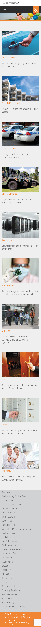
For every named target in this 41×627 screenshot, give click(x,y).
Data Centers (7, 240)
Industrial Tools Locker (12, 504)
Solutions (6, 492)
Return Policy (7, 598)
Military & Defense (9, 194)
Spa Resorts (7, 471)
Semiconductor (8, 285)
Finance (5, 424)
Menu (5, 9)
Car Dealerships (8, 57)
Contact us (6, 582)
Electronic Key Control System (15, 496)
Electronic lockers (9, 533)
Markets (5, 537)
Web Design (15, 625)
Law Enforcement (9, 148)
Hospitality (6, 379)
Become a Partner (10, 586)
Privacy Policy (8, 602)
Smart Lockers (8, 516)
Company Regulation (11, 590)
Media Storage (8, 512)
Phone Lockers (8, 500)
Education (6, 331)
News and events (9, 594)
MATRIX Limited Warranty (13, 606)
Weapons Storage (9, 508)
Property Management (11, 103)
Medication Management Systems (17, 529)
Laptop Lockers (8, 525)
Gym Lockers (7, 521)
